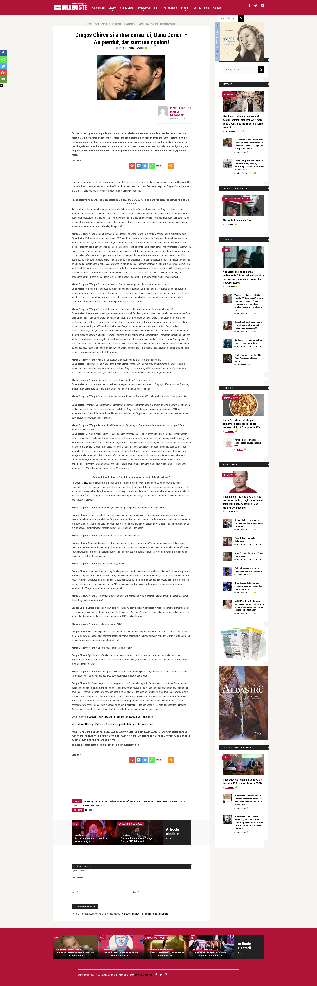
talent (74, 805)
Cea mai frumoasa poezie (236, 198)
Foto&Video (170, 7)
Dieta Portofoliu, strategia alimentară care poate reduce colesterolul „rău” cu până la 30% (241, 424)
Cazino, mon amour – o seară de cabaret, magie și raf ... (91, 840)
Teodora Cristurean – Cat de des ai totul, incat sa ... (166, 954)
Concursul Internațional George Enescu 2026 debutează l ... (137, 840)
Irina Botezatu (242, 364)
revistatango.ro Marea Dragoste (131, 48)
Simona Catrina (242, 575)
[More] (171, 166)
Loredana (173, 801)
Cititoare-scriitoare (155, 938)
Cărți (226, 757)
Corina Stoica (230, 511)
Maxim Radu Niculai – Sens (238, 220)
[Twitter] (145, 166)
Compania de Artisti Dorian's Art (119, 801)
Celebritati (98, 7)
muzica (181, 801)
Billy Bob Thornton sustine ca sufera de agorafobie (75, 954)
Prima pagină (91, 24)
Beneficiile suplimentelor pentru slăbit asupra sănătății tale (248, 443)
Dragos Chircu (81, 482)
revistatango (80, 835)
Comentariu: (77, 877)
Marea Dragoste (90, 801)
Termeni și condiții (143, 975)
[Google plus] (132, 166)
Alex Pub (240, 449)
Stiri (193, 938)
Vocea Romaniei (98, 805)
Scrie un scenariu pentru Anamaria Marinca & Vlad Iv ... (121, 954)
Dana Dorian (148, 801)
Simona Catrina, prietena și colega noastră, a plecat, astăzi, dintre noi (249, 523)
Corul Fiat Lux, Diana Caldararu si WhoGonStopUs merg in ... (211, 954)
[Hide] (1, 85)
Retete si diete (231, 398)
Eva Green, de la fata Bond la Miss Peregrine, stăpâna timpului (247, 358)
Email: (136, 891)
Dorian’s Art (164, 213)
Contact (217, 7)
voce (87, 805)
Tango (81, 805)
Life (75, 824)
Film (226, 250)
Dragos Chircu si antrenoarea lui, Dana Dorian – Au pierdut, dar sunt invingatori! (144, 24)
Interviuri (104, 24)
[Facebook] (3, 53)
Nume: (75, 891)
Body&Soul (144, 7)
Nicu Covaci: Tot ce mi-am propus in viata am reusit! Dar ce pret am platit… (248, 586)
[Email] (3, 79)
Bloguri (185, 7)
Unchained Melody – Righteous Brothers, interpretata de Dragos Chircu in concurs (114, 724)
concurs (137, 801)
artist (101, 801)
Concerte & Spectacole (130, 824)
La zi (156, 7)
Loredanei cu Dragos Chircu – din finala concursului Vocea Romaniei (121, 716)
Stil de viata (126, 7)
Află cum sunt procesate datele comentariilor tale (145, 913)
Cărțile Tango (201, 7)
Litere (112, 7)
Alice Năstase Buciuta (233, 131)
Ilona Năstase (230, 287)
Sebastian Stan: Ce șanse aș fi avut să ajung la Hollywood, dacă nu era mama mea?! (248, 325)
